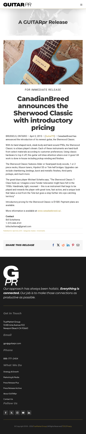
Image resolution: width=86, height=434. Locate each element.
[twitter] (11, 412)
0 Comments (41, 231)
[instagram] (17, 412)
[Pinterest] (73, 245)
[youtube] (23, 412)
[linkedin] (29, 412)
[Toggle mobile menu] (81, 5)
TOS (64, 426)
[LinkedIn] (68, 245)
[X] (58, 245)
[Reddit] (63, 245)
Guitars (33, 231)
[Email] (77, 245)
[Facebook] (53, 245)
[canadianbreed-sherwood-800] (43, 41)
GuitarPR (49, 136)
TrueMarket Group (40, 426)
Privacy (69, 426)
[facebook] (5, 412)
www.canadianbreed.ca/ (49, 210)
